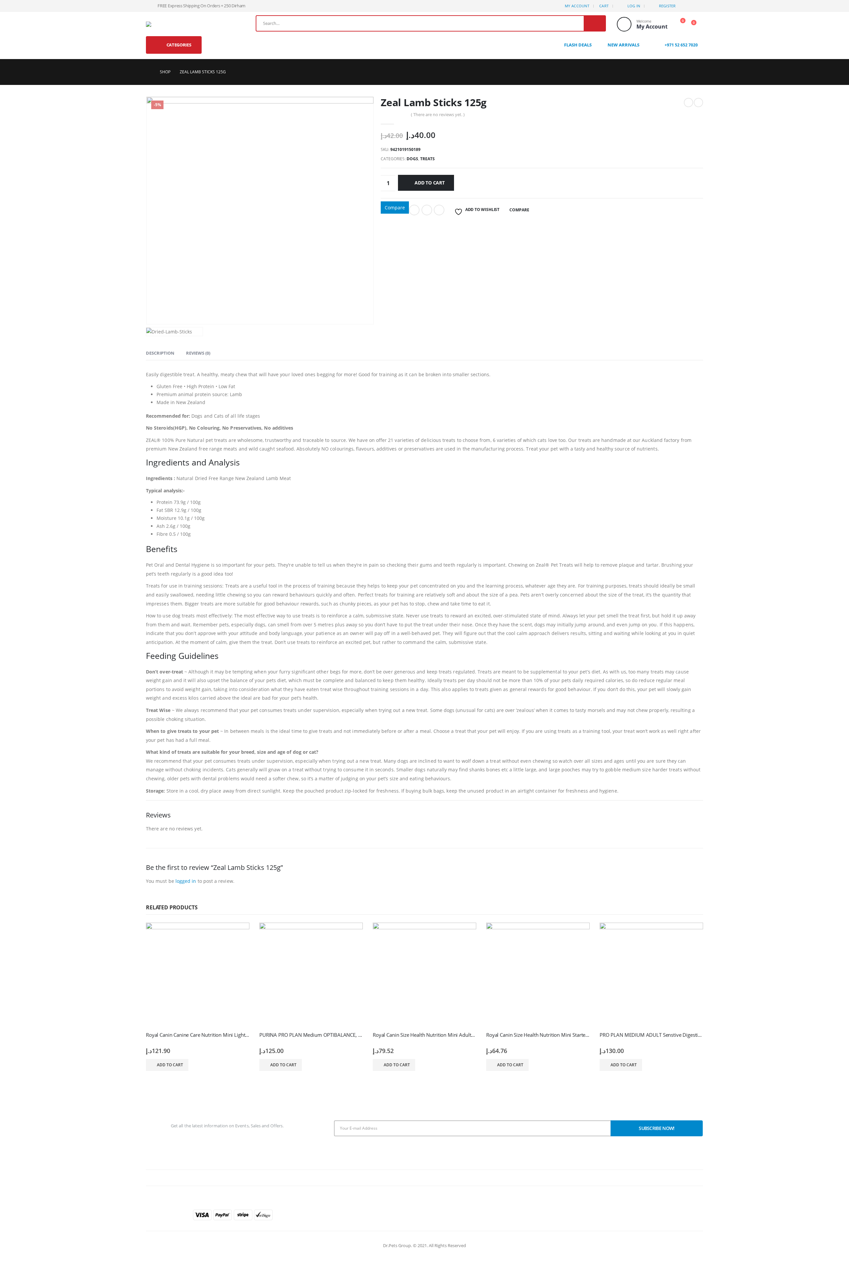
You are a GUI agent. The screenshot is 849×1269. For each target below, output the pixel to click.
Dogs (412, 159)
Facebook (414, 210)
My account (577, 5)
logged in (185, 881)
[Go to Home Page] (148, 72)
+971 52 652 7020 (681, 45)
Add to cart (430, 182)
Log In (633, 5)
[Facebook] (687, 6)
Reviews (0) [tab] (198, 353)
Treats (427, 159)
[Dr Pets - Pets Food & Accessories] (156, 24)
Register (667, 5)
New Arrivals (623, 45)
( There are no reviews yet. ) (438, 114)
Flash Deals (578, 45)
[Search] (594, 23)
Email (439, 210)
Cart (604, 5)
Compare (395, 207)
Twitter (427, 210)
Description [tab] (160, 353)
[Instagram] (698, 6)
